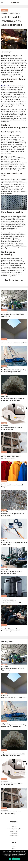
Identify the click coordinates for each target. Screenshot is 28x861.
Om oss (14, 849)
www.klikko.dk (15, 835)
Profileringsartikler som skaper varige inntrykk (12, 486)
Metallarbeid (5, 86)
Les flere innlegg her (14, 280)
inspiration (4, 10)
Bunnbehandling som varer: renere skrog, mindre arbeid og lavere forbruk (13, 371)
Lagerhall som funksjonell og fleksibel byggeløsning (12, 315)
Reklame (14, 846)
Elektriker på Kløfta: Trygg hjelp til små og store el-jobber (14, 543)
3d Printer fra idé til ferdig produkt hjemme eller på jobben (11, 572)
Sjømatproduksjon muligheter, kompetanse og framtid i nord (10, 630)
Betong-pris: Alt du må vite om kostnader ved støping (10, 457)
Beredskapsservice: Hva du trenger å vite (13, 343)
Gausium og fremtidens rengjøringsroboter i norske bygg (11, 601)
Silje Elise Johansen (15, 13)
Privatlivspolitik (16, 859)
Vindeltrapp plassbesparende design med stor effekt (12, 515)
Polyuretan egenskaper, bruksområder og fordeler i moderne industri (13, 399)
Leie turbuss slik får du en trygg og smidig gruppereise (11, 428)
